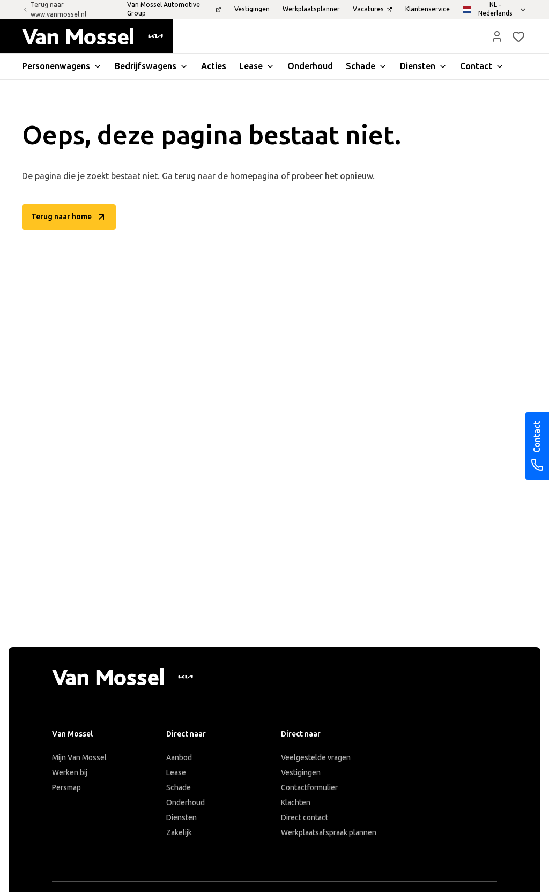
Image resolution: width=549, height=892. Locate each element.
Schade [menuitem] (360, 66)
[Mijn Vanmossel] (497, 36)
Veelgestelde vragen (316, 757)
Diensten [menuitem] (417, 66)
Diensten (181, 817)
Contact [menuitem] (476, 66)
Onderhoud (185, 802)
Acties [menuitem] (213, 66)
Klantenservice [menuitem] (427, 9)
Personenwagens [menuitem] (56, 66)
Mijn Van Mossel (79, 757)
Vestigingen (301, 772)
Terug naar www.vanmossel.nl (58, 9)
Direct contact (304, 817)
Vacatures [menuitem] (368, 9)
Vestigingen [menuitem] (252, 9)
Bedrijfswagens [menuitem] (145, 66)
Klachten (295, 802)
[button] (497, 36)
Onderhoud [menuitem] (310, 66)
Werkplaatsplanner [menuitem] (311, 9)
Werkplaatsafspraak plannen (328, 832)
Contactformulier (309, 787)
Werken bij (69, 772)
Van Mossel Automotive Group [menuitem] (163, 9)
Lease (176, 772)
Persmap (66, 787)
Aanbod (179, 757)
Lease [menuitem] (251, 66)
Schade (178, 787)
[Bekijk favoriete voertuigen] (518, 36)
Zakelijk (179, 832)
